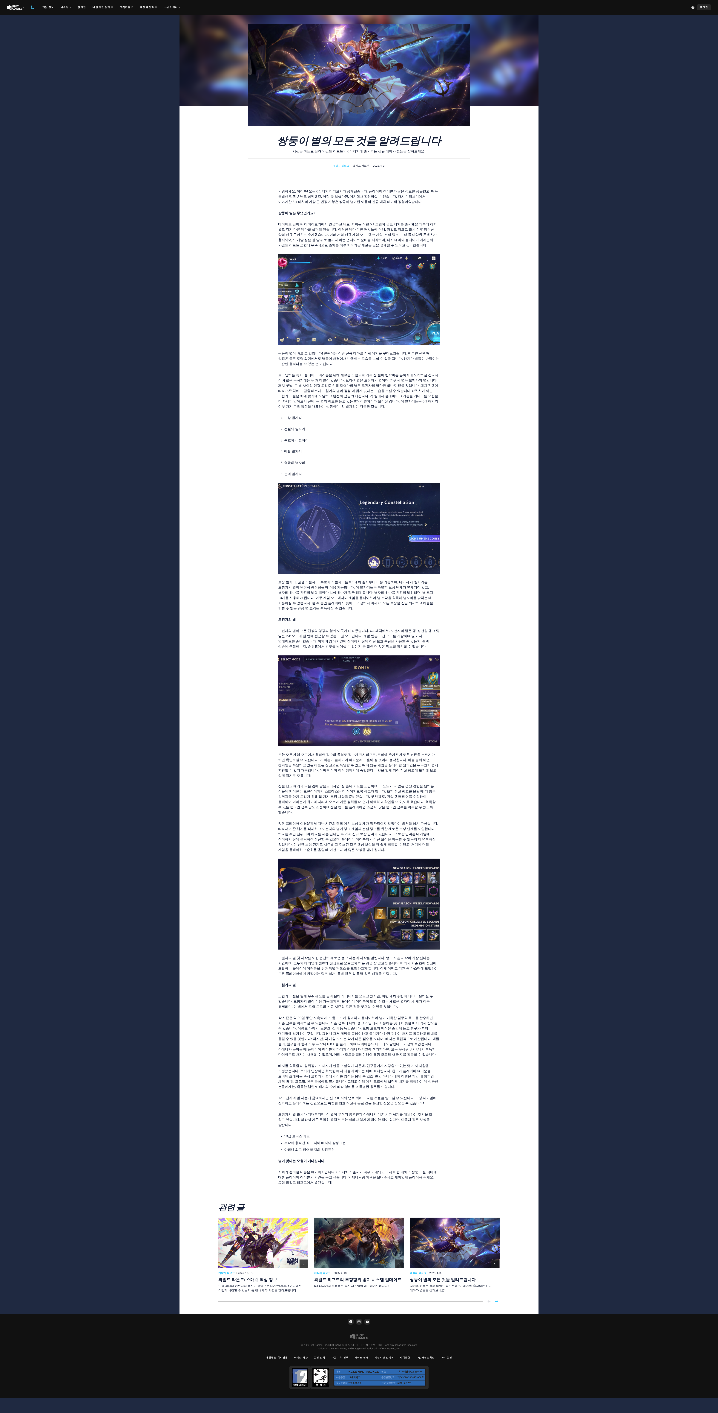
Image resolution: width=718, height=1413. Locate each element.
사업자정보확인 (425, 1357)
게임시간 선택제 (384, 1357)
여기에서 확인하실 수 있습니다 (373, 197)
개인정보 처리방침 (277, 1357)
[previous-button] (489, 1301)
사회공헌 (405, 1357)
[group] (359, 1255)
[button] (341, 166)
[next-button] (497, 1301)
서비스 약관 (301, 1357)
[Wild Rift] (32, 7)
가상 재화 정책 (340, 1357)
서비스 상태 (362, 1357)
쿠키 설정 (446, 1357)
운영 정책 (319, 1357)
